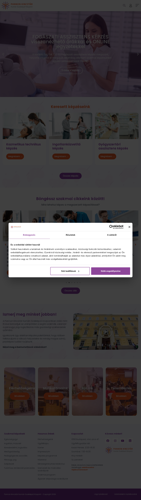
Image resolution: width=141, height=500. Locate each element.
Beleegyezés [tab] (29, 235)
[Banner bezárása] (129, 227)
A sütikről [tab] (111, 235)
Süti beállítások (68, 271)
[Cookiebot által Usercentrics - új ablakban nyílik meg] (111, 227)
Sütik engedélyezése (110, 271)
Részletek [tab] (70, 235)
